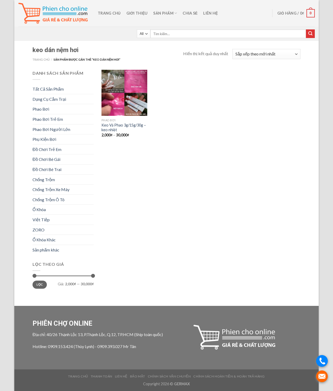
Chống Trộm (44, 179)
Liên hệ (210, 13)
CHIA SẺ (190, 13)
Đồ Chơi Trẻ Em (47, 149)
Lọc (39, 284)
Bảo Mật (137, 376)
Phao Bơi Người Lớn (51, 129)
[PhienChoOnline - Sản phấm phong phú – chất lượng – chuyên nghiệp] (54, 13)
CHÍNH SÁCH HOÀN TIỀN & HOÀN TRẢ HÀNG (229, 376)
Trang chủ (109, 13)
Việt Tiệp (41, 219)
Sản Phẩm (163, 13)
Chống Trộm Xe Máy (51, 189)
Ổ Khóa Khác (44, 239)
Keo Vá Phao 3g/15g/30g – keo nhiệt (123, 127)
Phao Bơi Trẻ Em (48, 119)
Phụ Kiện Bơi (44, 139)
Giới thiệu (137, 13)
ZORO (38, 229)
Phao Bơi (41, 108)
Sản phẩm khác (46, 249)
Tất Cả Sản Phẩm (48, 88)
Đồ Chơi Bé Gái (46, 159)
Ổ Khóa (39, 209)
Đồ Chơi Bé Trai (47, 169)
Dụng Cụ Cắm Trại (49, 99)
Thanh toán (101, 376)
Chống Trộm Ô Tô (49, 199)
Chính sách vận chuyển (169, 376)
